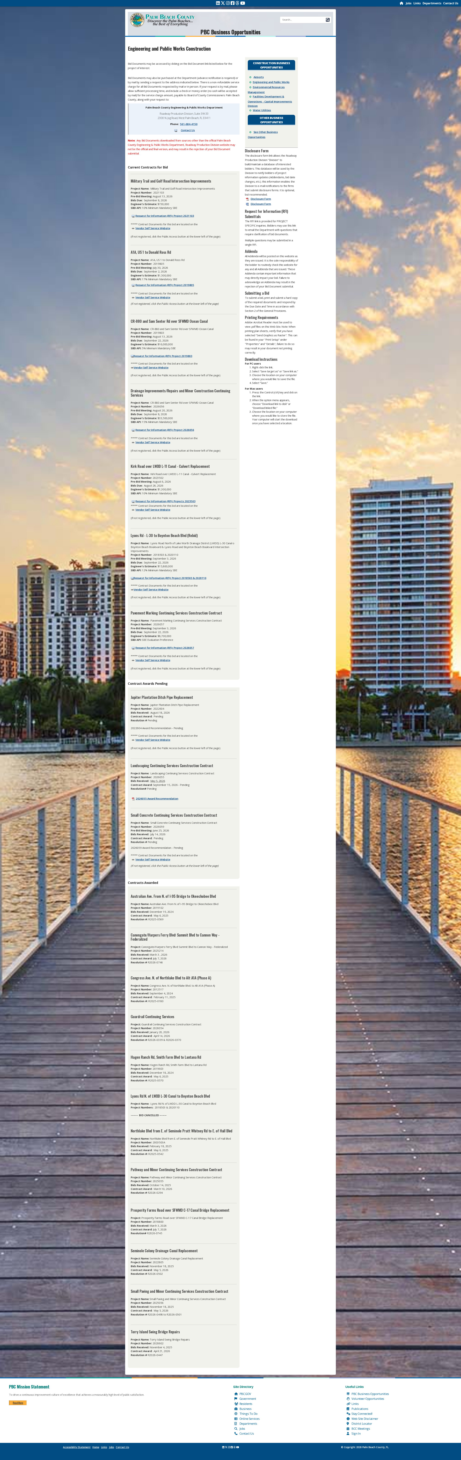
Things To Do (248, 1414)
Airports (259, 77)
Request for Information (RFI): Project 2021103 (164, 216)
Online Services (249, 1419)
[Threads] (237, 3)
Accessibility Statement (76, 1447)
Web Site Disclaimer (364, 1419)
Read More (18, 1403)
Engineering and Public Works (271, 82)
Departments (432, 3)
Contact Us (450, 3)
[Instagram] (228, 3)
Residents (245, 1404)
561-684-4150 (188, 124)
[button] (328, 20)
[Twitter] (223, 3)
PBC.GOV (245, 1394)
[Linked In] (218, 3)
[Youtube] (242, 3)
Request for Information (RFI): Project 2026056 (164, 430)
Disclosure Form (261, 199)
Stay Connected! (361, 1414)
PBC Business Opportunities (230, 32)
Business (245, 1409)
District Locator (361, 1423)
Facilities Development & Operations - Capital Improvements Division (270, 101)
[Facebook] (232, 3)
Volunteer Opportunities (367, 1399)
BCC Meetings (360, 1428)
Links (417, 3)
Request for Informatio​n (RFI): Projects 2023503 (165, 501)
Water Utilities (262, 110)
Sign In (356, 1433)
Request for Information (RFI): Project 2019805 (164, 285)
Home (95, 1447)
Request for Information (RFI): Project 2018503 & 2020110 (170, 578)
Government (247, 1399)
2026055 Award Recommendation (157, 798)
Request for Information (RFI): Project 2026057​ (164, 647)
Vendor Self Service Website (152, 228)
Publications (359, 1409)
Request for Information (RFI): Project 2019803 (163, 356)
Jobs (408, 3)
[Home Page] (402, 3)
